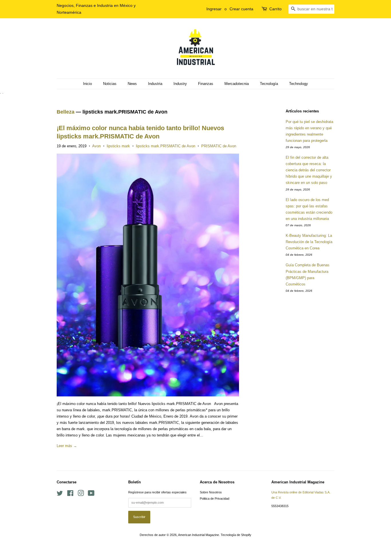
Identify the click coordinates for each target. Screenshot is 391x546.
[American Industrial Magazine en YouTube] (91, 494)
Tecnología (269, 84)
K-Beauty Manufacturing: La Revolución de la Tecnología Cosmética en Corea (309, 241)
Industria (155, 84)
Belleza (65, 112)
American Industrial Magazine (198, 535)
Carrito (275, 9)
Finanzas (205, 84)
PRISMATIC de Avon (218, 146)
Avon (96, 146)
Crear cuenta (241, 9)
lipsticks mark (118, 146)
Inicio (87, 84)
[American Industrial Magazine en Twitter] (60, 494)
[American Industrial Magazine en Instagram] (81, 494)
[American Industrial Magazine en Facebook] (70, 494)
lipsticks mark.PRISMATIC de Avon (165, 146)
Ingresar (214, 9)
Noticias (109, 84)
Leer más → (67, 446)
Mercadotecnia (236, 84)
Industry (180, 84)
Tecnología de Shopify (236, 535)
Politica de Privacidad (214, 498)
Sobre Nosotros (211, 492)
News (132, 84)
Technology (298, 84)
